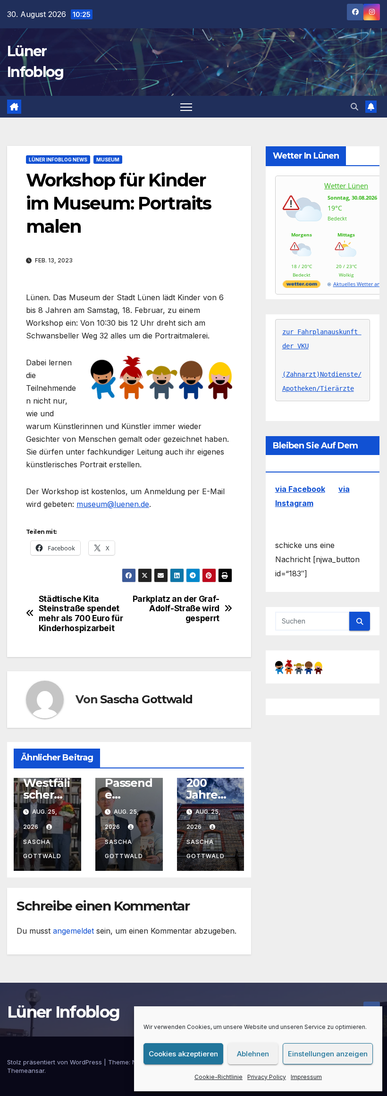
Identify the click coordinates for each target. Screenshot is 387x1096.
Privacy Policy (266, 1076)
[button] (354, 106)
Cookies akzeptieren (183, 1053)
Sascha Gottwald (146, 699)
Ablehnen (253, 1053)
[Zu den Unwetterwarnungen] (304, 227)
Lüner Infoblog (63, 1012)
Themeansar (25, 1070)
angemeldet (73, 931)
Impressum (306, 1076)
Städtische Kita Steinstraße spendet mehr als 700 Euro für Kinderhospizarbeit (81, 613)
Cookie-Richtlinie (218, 1076)
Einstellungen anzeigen (328, 1053)
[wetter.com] (301, 285)
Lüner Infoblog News (58, 159)
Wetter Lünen (346, 185)
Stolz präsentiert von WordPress (55, 1062)
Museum (107, 159)
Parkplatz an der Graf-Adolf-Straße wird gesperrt (176, 608)
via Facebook (300, 489)
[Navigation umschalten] (186, 107)
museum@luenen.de (112, 504)
